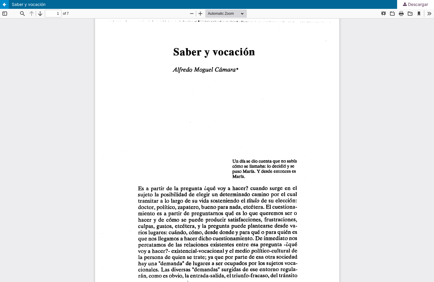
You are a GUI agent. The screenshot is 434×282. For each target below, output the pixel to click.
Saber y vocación (28, 4)
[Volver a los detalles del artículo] (4, 4)
